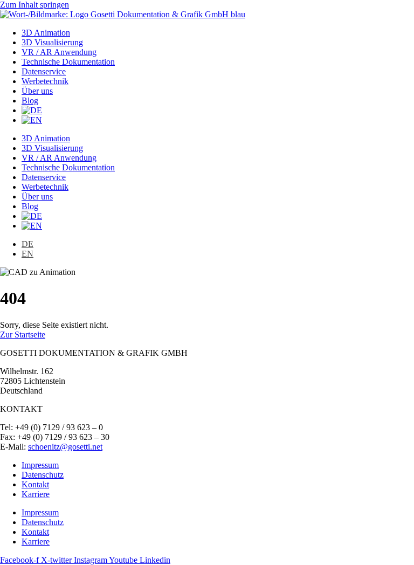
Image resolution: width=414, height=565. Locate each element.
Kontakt (35, 484)
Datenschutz (43, 474)
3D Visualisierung (52, 42)
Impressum (40, 465)
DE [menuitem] (27, 244)
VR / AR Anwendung (59, 52)
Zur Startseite (22, 334)
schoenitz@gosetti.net (65, 446)
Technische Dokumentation (68, 61)
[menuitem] (32, 110)
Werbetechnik (45, 81)
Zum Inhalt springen (34, 4)
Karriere (36, 494)
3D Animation (46, 32)
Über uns (37, 90)
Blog (30, 100)
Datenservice (44, 71)
